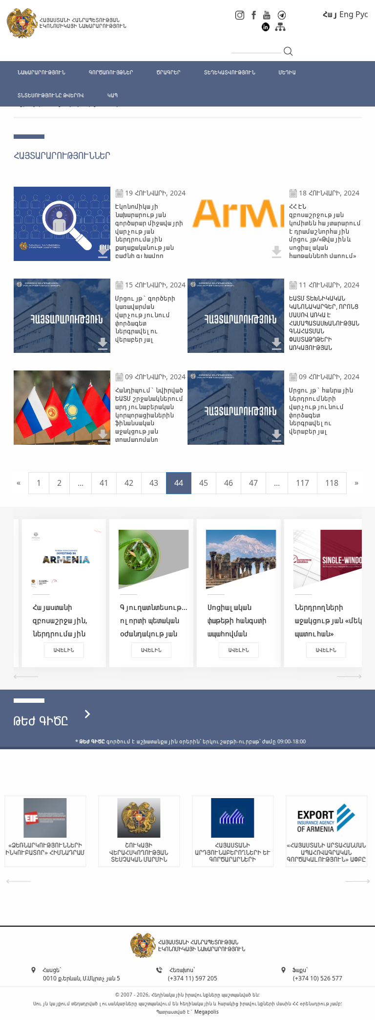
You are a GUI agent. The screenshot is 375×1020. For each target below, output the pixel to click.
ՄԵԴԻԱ (287, 72)
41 (104, 482)
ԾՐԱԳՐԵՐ (169, 72)
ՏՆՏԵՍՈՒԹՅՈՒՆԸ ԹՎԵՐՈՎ (51, 95)
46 (228, 482)
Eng (346, 14)
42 (129, 482)
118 (331, 482)
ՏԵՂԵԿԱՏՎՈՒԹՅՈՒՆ (229, 72)
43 (153, 482)
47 (253, 482)
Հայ (330, 14)
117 (302, 482)
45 (203, 482)
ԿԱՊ (112, 95)
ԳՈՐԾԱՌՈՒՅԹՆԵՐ (111, 72)
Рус (361, 14)
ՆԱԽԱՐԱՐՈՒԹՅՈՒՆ (41, 72)
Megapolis (206, 1011)
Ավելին (55, 649)
